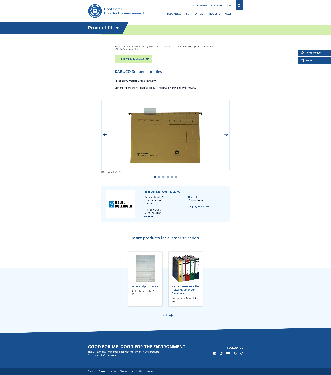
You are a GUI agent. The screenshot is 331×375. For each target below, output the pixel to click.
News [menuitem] (228, 13)
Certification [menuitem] (194, 13)
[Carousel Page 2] (159, 177)
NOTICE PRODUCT (313, 53)
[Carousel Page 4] (168, 177)
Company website (196, 206)
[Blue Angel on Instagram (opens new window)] (221, 353)
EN (230, 5)
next (224, 134)
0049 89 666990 (198, 200)
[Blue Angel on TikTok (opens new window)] (241, 353)
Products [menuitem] (214, 13)
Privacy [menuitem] (102, 371)
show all (163, 315)
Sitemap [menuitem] (123, 371)
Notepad (310, 60)
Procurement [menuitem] (216, 5)
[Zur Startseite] (119, 11)
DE (227, 5)
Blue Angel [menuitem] (174, 13)
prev (107, 134)
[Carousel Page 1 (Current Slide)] (155, 177)
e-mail (151, 216)
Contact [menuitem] (91, 371)
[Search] (239, 6)
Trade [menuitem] (191, 5)
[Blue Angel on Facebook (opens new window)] (235, 353)
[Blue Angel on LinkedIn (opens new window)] (214, 353)
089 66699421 (154, 213)
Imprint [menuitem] (112, 371)
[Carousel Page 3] (163, 177)
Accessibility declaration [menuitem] (142, 371)
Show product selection (135, 59)
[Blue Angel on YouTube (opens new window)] (228, 353)
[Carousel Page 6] (176, 177)
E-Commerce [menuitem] (201, 5)
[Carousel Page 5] (172, 177)
